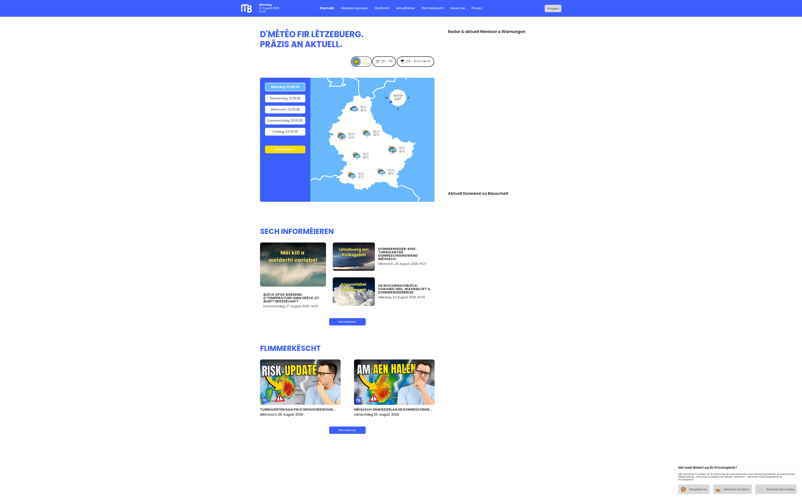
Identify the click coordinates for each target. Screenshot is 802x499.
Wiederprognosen (354, 8)
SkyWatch (382, 8)
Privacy (477, 8)
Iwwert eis (457, 8)
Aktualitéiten (405, 8)
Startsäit (327, 8)
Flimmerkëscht (433, 8)
